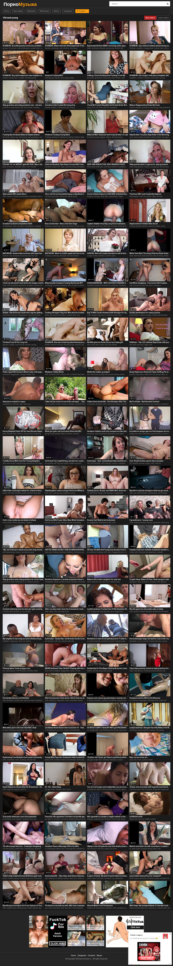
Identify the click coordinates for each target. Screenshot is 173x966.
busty (97, 137)
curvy (53, 522)
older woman (157, 196)
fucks (131, 552)
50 (130, 463)
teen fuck (65, 611)
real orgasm (17, 819)
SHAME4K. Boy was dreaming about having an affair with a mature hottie (65, 342)
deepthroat (11, 908)
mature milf (65, 374)
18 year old (31, 760)
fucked (77, 137)
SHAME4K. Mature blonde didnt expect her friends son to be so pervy (65, 46)
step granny (138, 167)
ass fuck (140, 345)
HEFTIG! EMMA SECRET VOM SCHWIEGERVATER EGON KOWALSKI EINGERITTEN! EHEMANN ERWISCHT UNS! (65, 550)
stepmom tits (149, 374)
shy (46, 878)
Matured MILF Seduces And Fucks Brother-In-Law (107, 135)
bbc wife (28, 730)
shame (66, 48)
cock (14, 226)
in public (51, 404)
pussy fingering (35, 434)
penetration (134, 315)
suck (131, 760)
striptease (20, 730)
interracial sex (147, 256)
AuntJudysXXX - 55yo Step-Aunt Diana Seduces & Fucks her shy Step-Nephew (65, 876)
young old (116, 789)
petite (24, 493)
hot (93, 107)
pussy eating (114, 374)
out (46, 404)
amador (74, 582)
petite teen (19, 849)
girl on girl (94, 760)
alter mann (66, 789)
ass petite (64, 463)
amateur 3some (33, 285)
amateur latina (60, 760)
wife (131, 493)
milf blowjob (106, 463)
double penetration (159, 315)
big (122, 48)
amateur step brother (152, 137)
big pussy (55, 196)
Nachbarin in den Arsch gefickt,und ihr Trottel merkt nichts (107, 639)
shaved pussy (68, 345)
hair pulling (112, 345)
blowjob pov (51, 730)
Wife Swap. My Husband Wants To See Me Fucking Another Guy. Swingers (149, 906)
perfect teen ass (34, 493)
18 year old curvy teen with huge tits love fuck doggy (149, 787)
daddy (11, 345)
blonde (47, 48)
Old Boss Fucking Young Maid (57, 135)
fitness (20, 434)
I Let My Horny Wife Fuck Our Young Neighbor (21, 461)
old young (73, 48)
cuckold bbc (113, 196)
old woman (28, 107)
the (88, 374)
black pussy (72, 196)
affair (47, 345)
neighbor (139, 48)
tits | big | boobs (41, 463)
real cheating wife (106, 730)
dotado (90, 819)
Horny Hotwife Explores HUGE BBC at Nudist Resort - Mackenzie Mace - (107, 194)
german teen (29, 700)
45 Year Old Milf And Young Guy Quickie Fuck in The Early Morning (107, 550)
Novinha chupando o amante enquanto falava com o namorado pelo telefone (65, 579)
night (146, 345)
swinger (97, 196)
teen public (136, 849)
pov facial (147, 196)
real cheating (77, 908)
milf (105, 167)
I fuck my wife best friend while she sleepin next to (23, 283)
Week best (31, 11)
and (130, 196)
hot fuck (99, 107)
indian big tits (32, 908)
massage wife (152, 700)
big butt (12, 671)
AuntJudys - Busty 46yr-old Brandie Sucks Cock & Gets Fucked (65, 639)
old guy (43, 48)
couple (89, 256)
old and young (30, 78)
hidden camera (75, 463)
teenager (133, 641)
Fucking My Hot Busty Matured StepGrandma (21, 135)
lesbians (48, 226)
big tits (144, 226)
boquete (82, 582)
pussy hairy (117, 315)
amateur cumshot (101, 700)
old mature (155, 78)
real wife (68, 908)
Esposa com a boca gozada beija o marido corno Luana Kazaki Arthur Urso (107, 698)
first (100, 760)
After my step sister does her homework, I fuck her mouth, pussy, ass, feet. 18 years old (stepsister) (65, 609)
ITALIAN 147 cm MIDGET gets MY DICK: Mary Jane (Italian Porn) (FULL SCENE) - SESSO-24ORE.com (23, 164)
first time (93, 493)
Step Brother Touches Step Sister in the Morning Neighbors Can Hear (149, 135)
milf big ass (49, 78)
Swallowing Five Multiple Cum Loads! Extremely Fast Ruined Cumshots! (23, 757)
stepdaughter (40, 700)
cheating (33, 196)
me (46, 463)
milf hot (106, 107)
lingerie (90, 196)
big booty (152, 908)
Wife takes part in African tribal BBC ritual (19, 728)
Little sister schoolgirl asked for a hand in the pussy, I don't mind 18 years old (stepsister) (23, 491)
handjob (48, 167)
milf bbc (16, 404)
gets (4, 167)
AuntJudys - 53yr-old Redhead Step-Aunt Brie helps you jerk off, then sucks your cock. (107, 461)
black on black (139, 611)
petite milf (52, 463)
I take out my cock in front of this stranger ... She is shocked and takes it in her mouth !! (65, 402)
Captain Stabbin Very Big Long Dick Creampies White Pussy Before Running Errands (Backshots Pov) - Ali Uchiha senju (107, 224)
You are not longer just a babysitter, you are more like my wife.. (107, 787)
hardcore (55, 137)
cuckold (56, 285)
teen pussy (9, 849)
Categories (68, 11)
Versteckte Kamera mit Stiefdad (16, 698)
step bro (52, 700)
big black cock (113, 434)
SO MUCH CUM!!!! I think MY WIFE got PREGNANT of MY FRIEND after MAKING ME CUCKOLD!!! (107, 728)
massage (142, 700)
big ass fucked (20, 878)
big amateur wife (126, 730)
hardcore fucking (66, 137)
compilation (7, 226)
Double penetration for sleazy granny (144, 313)
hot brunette (107, 789)
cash (113, 256)
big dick (37, 315)
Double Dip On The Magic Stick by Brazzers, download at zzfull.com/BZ (107, 668)
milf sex (101, 849)
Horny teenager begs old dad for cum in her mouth (149, 639)
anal (25, 404)
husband (118, 641)
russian (147, 78)
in (20, 552)
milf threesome (98, 908)
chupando (49, 582)
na (46, 819)
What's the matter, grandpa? (98, 372)
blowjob (16, 256)
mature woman (56, 345)
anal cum (99, 226)
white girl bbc (123, 226)
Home (6, 11)
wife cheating (42, 196)
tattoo (89, 671)
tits (33, 374)
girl (49, 789)
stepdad (66, 493)
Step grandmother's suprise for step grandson (148, 164)
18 (130, 789)
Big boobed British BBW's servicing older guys (106, 46)
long (17, 552)
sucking (23, 760)
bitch (131, 878)
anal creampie (143, 434)
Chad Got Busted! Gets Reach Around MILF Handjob (65, 164)
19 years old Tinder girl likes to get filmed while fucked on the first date (107, 757)
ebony (28, 641)
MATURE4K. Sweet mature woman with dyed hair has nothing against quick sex (23, 253)
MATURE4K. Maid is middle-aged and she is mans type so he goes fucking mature (65, 253)
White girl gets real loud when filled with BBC (63, 431)
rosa (4, 522)
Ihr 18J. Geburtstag (53, 787)
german (126, 641)
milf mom (107, 552)
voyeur (66, 730)
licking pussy (22, 908)
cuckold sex (7, 404)
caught (94, 315)
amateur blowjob (98, 48)
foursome (137, 285)
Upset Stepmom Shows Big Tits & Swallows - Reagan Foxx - (23, 787)
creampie (91, 404)
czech (108, 256)
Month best (44, 11)
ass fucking (155, 404)
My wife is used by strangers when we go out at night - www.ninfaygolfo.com (149, 491)
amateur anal (32, 671)
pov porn (113, 849)
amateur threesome (102, 285)
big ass (57, 78)
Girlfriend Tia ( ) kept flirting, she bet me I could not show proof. (65, 461)
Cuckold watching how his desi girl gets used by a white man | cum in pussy (23, 609)
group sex (110, 48)
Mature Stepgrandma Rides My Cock (144, 105)
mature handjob (68, 404)
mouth (33, 167)
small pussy (29, 849)
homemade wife (141, 908)
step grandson (33, 137)
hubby (147, 819)
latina (89, 107)
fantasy (132, 48)
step (62, 167)
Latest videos (163, 18)
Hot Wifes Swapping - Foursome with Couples (148, 283)
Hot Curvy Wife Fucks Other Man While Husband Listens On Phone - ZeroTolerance (65, 520)
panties (132, 374)
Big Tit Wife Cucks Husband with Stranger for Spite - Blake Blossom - (107, 313)
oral (61, 48)
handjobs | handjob (84, 167)
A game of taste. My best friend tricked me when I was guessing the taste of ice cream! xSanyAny (107, 876)
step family (115, 78)
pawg (67, 78)
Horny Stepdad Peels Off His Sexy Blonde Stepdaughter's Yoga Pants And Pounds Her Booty (23, 431)
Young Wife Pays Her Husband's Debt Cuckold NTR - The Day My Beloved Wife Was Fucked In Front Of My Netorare (65, 757)
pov (50, 493)
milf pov (93, 849)
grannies (156, 522)
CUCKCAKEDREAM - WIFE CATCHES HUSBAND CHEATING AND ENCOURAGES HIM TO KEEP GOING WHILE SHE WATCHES (107, 283)
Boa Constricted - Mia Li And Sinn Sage (61, 224)
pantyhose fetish (73, 226)
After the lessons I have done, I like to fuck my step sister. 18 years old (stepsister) (65, 698)
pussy (147, 463)
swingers (157, 285)
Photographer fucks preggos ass (16, 668)
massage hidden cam (56, 849)
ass (62, 78)
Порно (10, 4)
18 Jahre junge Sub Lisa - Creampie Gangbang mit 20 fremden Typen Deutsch (23, 846)
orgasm (29, 522)
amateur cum (122, 908)
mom (139, 760)
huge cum (165, 789)
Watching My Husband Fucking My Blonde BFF (64, 283)
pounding (77, 522)
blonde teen (12, 434)
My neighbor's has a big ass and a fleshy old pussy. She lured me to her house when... (23, 639)
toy (163, 137)
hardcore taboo (95, 789)
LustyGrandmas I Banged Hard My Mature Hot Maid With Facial (149, 728)
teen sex (48, 552)
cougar (21, 78)
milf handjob (95, 463)
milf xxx (57, 641)
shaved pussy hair (27, 256)
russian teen (35, 48)
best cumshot (98, 878)
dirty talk (104, 196)
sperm (50, 819)
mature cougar (145, 315)
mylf (123, 78)
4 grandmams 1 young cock (141, 520)
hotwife (114, 167)
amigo (131, 434)
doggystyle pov (118, 552)
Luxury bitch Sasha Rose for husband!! (145, 876)
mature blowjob (23, 48)
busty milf (56, 167)
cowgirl (23, 374)
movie (77, 671)
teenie (80, 700)
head (150, 760)
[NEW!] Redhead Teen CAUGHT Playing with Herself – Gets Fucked (65, 668)
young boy (155, 167)
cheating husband (126, 285)
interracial (91, 226)
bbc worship (158, 256)
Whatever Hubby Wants (54, 372)
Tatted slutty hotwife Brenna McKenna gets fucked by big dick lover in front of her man (23, 876)
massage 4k (70, 849)
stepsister (61, 700)
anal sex (94, 582)
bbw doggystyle (116, 611)
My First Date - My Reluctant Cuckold (144, 402)
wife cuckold (82, 760)
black (122, 434)
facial (100, 493)
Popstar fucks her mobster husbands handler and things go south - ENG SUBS (149, 550)
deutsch (38, 849)
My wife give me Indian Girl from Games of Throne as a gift (23, 906)
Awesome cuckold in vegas (14, 402)
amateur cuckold (116, 700)
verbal (153, 819)
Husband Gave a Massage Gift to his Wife (62, 846)
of (88, 730)
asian (102, 345)
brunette (12, 48)
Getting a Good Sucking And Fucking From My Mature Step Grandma (107, 75)
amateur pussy (28, 552)
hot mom (149, 285)
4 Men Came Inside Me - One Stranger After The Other (107, 402)
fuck (4, 285)
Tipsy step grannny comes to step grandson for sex (149, 668)
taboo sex (14, 137)
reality (28, 374)
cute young (57, 493)
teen (131, 256)
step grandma (164, 107)
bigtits (53, 107)
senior (122, 374)
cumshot (6, 374)
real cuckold (138, 137)
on (143, 819)
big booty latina (59, 315)
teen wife (95, 345)
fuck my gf (115, 819)
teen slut (137, 256)
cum (131, 137)
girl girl (138, 226)
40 (88, 493)
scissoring (56, 226)
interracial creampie (95, 167)
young (162, 78)
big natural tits (29, 463)
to (88, 522)
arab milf (162, 700)
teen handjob (54, 671)
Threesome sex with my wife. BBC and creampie (64, 906)
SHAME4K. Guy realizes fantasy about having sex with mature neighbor (149, 46)
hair (159, 849)
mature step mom (70, 878)
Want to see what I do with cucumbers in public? (149, 846)
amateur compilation (25, 226)
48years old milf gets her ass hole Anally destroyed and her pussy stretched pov (107, 846)
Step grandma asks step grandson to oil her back (23, 579)
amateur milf (54, 374)
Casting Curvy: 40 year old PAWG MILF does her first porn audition (107, 491)
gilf (67, 107)
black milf (63, 196)
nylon (63, 226)
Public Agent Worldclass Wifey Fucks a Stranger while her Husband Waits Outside (23, 372)
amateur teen (20, 167)
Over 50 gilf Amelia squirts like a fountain (146, 461)
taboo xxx (82, 878)
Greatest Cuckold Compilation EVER (17, 224)
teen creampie (71, 700)
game (89, 878)
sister (5, 493)
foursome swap (113, 404)
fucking (36, 107)
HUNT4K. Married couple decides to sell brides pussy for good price (107, 253)
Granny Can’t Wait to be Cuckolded (101, 520)
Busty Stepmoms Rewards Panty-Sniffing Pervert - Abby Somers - (149, 372)
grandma (98, 78)
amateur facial (65, 582)
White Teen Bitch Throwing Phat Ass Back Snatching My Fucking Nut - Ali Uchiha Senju (149, 253)
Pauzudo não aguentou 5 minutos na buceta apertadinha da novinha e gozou (65, 817)
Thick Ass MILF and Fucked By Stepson (145, 194)
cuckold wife (40, 226)
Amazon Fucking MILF (54, 75)
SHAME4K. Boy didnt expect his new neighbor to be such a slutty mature (23, 75)
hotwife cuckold (127, 404)
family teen (19, 700)
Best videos (18, 11)
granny (5, 48)
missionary (61, 107)
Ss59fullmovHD (135, 817)
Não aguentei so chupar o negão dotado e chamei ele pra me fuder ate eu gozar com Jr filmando (107, 817)
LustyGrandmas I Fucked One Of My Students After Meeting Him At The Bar (107, 609)
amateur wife (65, 285)
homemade (71, 760)
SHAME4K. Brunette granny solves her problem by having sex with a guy (23, 46)
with (89, 315)
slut (6, 730)
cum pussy (26, 611)
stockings (55, 48)
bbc (105, 226)
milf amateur (108, 493)
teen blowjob (16, 493)
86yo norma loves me (138, 757)
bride (95, 256)
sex (10, 256)
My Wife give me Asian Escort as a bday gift (105, 342)
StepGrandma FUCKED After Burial (143, 224)
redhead (121, 463)
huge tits (10, 789)
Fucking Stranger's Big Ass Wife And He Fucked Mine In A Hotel (65, 313)
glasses (6, 345)
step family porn (17, 582)
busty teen (13, 78)
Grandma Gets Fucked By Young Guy (60, 105)
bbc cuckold (112, 226)
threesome (103, 522)
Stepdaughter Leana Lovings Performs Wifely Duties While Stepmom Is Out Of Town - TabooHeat (65, 491)
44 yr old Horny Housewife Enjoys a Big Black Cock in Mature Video (65, 194)
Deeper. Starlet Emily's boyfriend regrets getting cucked (23, 313)
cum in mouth (143, 641)
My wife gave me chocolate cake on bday (146, 609)
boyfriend (6, 315)
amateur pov (28, 819)
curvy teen (136, 789)
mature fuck (115, 582)
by (20, 611)
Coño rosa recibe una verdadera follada (19, 520)
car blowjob (162, 493)
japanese (169, 137)
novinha (107, 819)
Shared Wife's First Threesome (100, 906)
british (117, 48)
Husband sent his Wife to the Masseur (144, 698)
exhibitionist (75, 730)
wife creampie (54, 908)
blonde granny (156, 671)
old (22, 107)
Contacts (91, 955)
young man (103, 374)
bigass (138, 107)
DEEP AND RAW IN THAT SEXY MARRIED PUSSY (106, 164)
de (136, 434)
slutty (5, 878)
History (56, 11)
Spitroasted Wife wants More (14, 194)
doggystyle (148, 48)
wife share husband (14, 463)
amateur (113, 107)
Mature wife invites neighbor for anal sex (104, 579)
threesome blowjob (21, 196)
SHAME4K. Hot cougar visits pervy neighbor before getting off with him (149, 75)
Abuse (99, 955)
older (89, 48)
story (163, 226)
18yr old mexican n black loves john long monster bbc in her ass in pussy (23, 550)
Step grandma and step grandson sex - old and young (23, 105)
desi (11, 611)
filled (63, 434)
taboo (108, 137)
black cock (133, 819)
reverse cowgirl (154, 226)
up (113, 878)
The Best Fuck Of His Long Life (15, 342)
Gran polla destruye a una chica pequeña (19, 817)
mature (6, 78)
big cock (29, 878)
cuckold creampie (125, 167)
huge (121, 196)
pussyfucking (155, 434)
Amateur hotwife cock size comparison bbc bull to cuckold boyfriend (107, 431)
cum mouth (19, 345)
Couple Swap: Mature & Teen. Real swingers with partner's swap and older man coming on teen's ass (149, 579)
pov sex (60, 730)
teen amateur (8, 700)
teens (14, 522)
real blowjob (152, 493)
